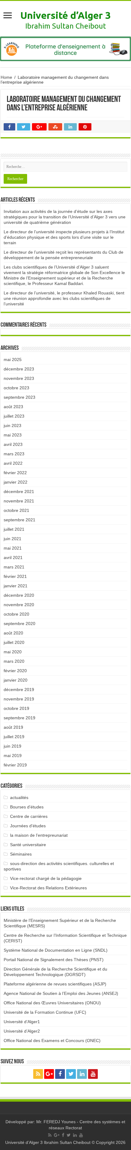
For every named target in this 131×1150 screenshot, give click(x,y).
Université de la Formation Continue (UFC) (45, 1012)
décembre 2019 (19, 689)
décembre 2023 (19, 369)
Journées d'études (28, 825)
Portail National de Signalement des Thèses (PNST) (54, 959)
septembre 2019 (19, 717)
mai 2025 (13, 359)
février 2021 (15, 576)
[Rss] (38, 1074)
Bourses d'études (27, 806)
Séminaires (21, 854)
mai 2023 (13, 435)
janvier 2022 (15, 482)
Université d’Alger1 (22, 1021)
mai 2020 (13, 651)
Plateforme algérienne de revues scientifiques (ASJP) (55, 983)
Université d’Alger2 (22, 1031)
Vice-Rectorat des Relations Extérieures (48, 887)
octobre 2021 (16, 510)
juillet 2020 (14, 642)
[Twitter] (71, 1074)
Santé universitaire (28, 844)
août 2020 (13, 633)
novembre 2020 (19, 604)
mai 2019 (13, 755)
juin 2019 (12, 746)
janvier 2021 (15, 585)
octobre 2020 (16, 614)
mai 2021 (13, 548)
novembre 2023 (19, 378)
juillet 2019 (14, 736)
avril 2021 (13, 557)
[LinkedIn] (82, 1074)
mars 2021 (14, 567)
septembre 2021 (19, 519)
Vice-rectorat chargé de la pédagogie (46, 878)
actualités (19, 797)
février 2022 (15, 472)
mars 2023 (14, 453)
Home (6, 77)
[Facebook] (60, 1074)
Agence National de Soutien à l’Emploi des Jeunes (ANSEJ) (61, 993)
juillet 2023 (14, 416)
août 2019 (13, 727)
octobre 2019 (16, 708)
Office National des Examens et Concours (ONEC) (52, 1040)
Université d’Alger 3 (65, 15)
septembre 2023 (19, 397)
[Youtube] (93, 1074)
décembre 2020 (19, 595)
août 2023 (13, 406)
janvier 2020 (15, 680)
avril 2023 (13, 444)
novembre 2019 (19, 699)
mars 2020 (14, 661)
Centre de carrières (29, 816)
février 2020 (15, 670)
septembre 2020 (19, 623)
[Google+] (49, 1074)
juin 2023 (12, 425)
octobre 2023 (16, 387)
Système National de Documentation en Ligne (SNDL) (56, 950)
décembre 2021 (19, 491)
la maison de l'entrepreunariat (39, 835)
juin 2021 (12, 538)
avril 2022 (13, 463)
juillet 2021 (14, 529)
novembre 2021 (19, 501)
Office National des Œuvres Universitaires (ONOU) (52, 1002)
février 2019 (15, 765)
